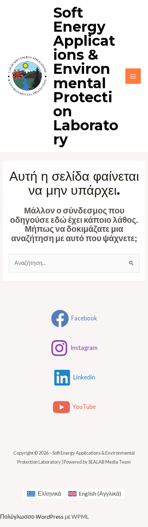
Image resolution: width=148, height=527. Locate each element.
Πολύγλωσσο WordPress (32, 516)
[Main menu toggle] (133, 76)
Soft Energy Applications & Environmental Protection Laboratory (85, 76)
